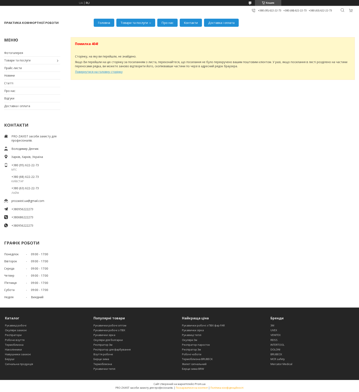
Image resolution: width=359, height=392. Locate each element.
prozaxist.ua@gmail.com (27, 201)
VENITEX (275, 335)
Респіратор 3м (102, 345)
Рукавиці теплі (191, 335)
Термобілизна (14, 345)
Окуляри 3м (189, 340)
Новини (9, 75)
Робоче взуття (15, 340)
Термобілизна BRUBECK (197, 359)
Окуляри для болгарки (108, 340)
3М (272, 325)
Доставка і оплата (221, 23)
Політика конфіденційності (226, 388)
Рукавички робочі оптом (109, 325)
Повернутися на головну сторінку (99, 72)
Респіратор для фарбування (112, 349)
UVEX (273, 330)
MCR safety (277, 359)
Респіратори (13, 335)
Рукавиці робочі (15, 325)
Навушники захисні (18, 354)
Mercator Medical (281, 364)
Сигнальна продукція (19, 364)
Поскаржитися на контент (192, 388)
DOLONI (275, 349)
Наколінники (13, 349)
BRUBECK (276, 354)
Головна (104, 23)
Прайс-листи (13, 68)
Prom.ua (200, 384)
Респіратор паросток (196, 345)
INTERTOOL (277, 345)
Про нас (167, 23)
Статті (8, 83)
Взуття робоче (103, 354)
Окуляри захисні (16, 330)
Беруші (9, 359)
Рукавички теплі (104, 369)
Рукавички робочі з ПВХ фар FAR (203, 325)
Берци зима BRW (193, 369)
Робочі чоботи (191, 354)
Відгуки (9, 98)
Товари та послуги (134, 23)
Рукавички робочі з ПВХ (109, 330)
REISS (274, 340)
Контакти (191, 23)
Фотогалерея (13, 53)
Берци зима (101, 359)
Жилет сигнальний (194, 364)
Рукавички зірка (104, 335)
